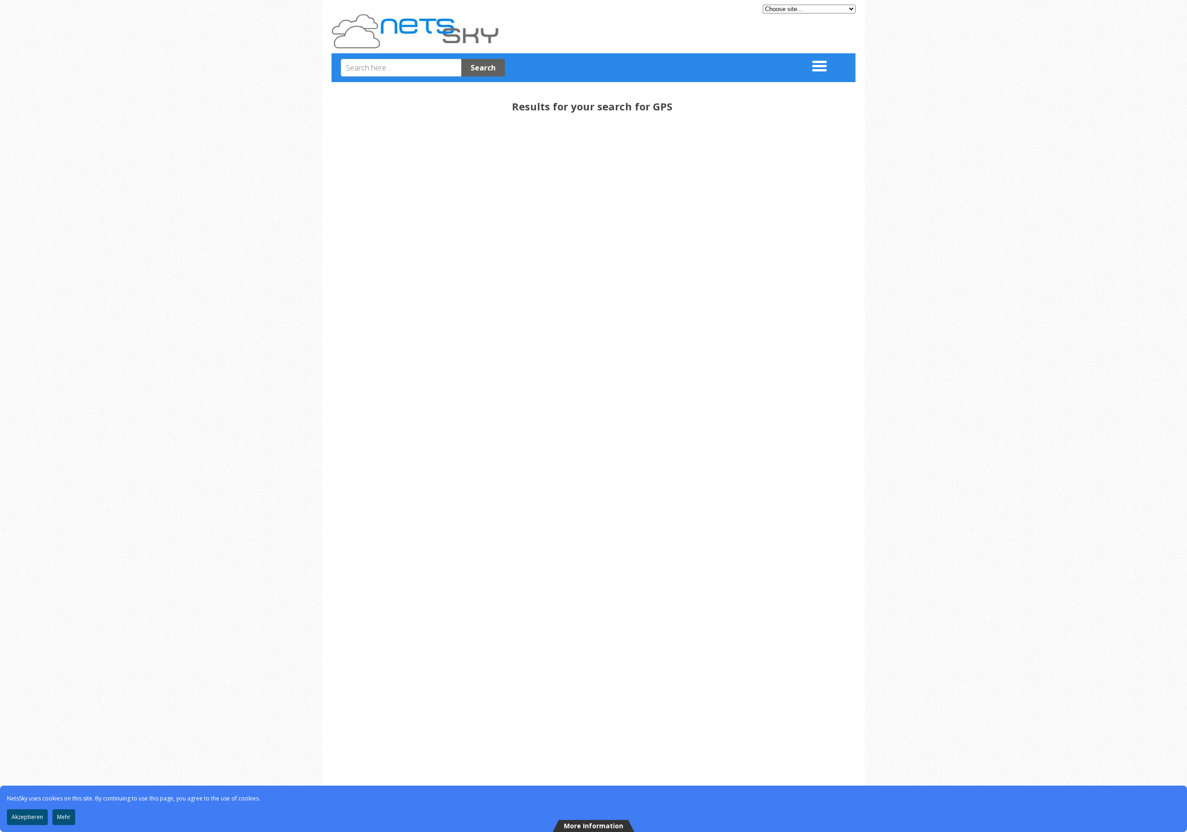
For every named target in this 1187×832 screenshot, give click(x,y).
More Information (593, 825)
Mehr (63, 817)
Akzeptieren (27, 817)
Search (483, 68)
